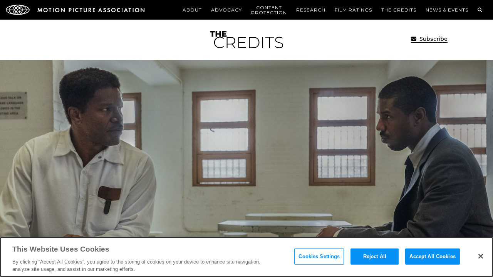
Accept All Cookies (432, 256)
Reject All (374, 256)
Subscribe (433, 38)
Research (310, 10)
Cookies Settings (319, 256)
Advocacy (226, 10)
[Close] (480, 256)
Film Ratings (353, 10)
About (192, 10)
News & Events (447, 10)
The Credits (398, 10)
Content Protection (269, 10)
